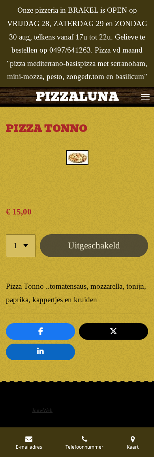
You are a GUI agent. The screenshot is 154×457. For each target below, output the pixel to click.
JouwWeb (42, 410)
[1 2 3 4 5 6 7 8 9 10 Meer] (21, 245)
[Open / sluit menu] (145, 97)
